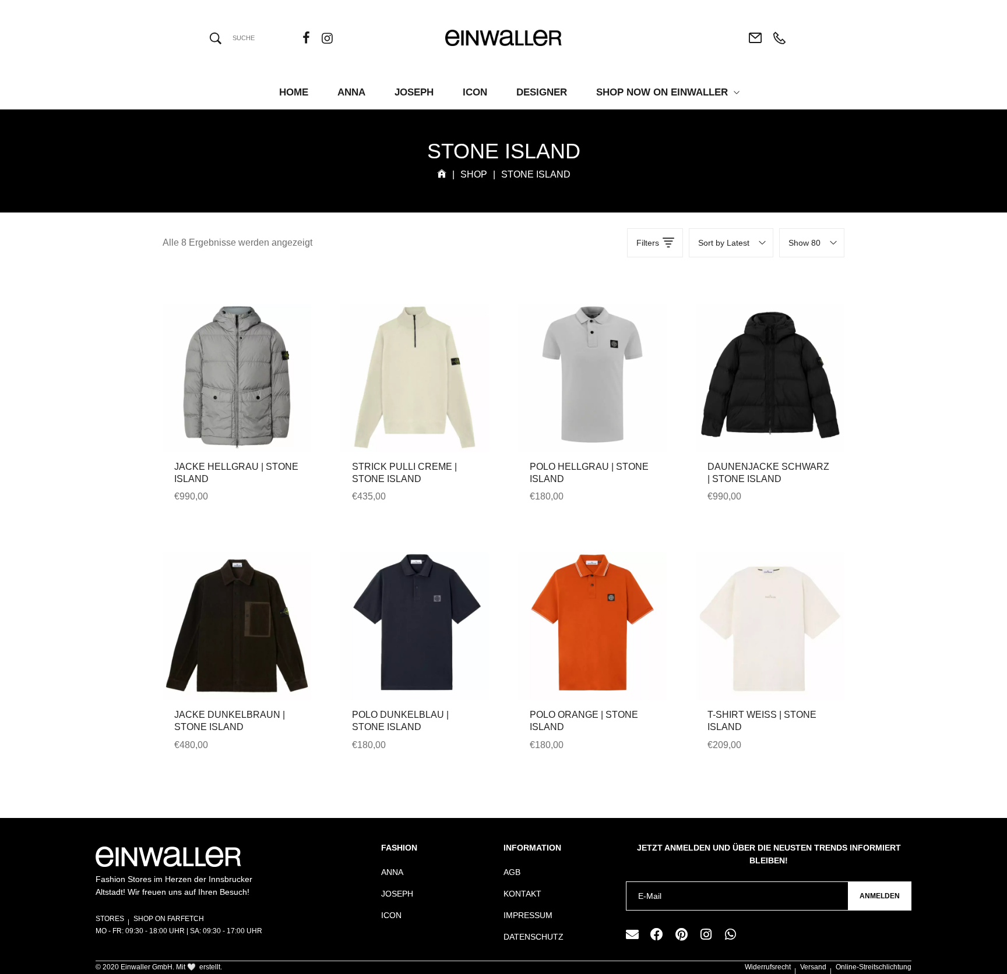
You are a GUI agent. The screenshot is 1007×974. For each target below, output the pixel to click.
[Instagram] (705, 934)
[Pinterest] (681, 934)
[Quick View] (221, 405)
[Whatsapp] (730, 934)
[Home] (441, 174)
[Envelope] (632, 934)
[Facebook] (656, 934)
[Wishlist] (253, 405)
